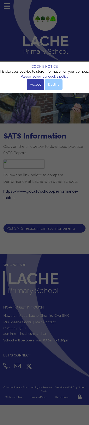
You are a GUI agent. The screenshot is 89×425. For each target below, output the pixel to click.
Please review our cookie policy (45, 76)
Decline (53, 84)
